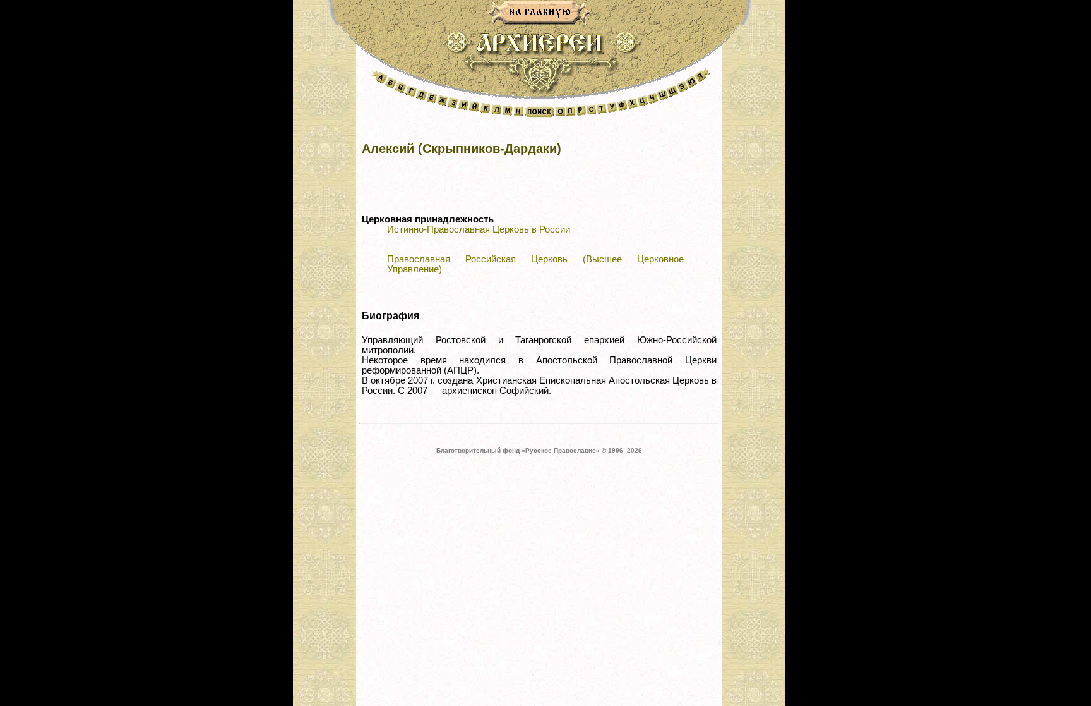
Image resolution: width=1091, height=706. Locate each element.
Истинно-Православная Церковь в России (478, 229)
